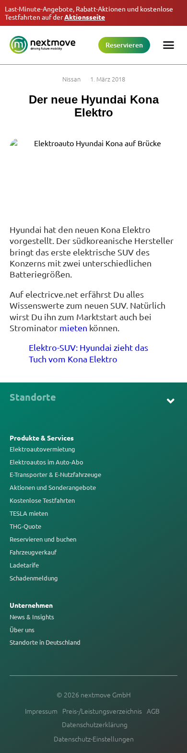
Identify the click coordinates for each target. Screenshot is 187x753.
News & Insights (32, 617)
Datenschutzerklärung (95, 724)
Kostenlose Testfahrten (42, 500)
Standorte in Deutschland (45, 642)
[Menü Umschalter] (168, 45)
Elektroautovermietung (42, 449)
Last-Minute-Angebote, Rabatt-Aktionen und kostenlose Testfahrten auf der (89, 12)
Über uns (22, 630)
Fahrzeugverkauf (33, 552)
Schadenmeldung (34, 578)
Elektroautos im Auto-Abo (46, 462)
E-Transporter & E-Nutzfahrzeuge (55, 474)
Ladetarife (24, 565)
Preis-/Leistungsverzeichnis (102, 711)
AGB (153, 711)
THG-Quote (25, 526)
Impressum (41, 711)
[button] (171, 401)
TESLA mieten (29, 513)
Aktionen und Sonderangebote (53, 487)
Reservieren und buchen (43, 539)
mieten (73, 328)
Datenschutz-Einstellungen (94, 738)
